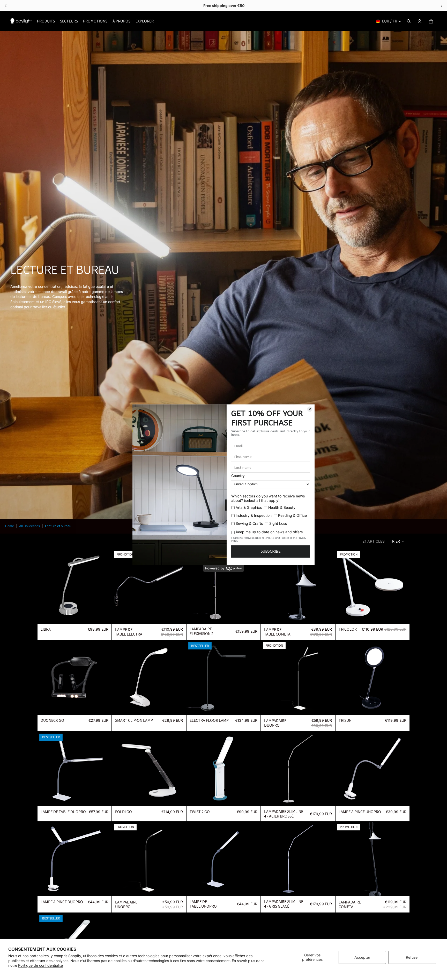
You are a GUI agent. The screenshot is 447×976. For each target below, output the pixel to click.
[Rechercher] (408, 21)
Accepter (362, 957)
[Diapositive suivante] (104, 586)
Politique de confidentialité (40, 965)
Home (9, 526)
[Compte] (419, 21)
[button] (397, 541)
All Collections (29, 526)
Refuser (412, 957)
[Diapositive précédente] (45, 586)
